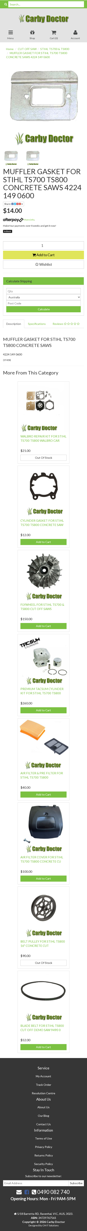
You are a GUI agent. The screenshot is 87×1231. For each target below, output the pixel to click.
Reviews (58, 323)
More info (28, 219)
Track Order (43, 1084)
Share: (8, 203)
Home (10, 49)
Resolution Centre (43, 1093)
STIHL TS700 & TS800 (54, 49)
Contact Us (43, 1124)
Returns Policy (43, 1155)
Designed (34, 1225)
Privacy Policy (43, 1147)
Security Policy (43, 1164)
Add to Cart (45, 255)
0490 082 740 (53, 1192)
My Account (43, 1076)
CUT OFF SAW (27, 49)
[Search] (5, 4)
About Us (43, 1107)
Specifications (37, 323)
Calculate (43, 309)
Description (13, 323)
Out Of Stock (43, 457)
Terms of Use (43, 1138)
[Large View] (11, 158)
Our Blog (43, 1115)
